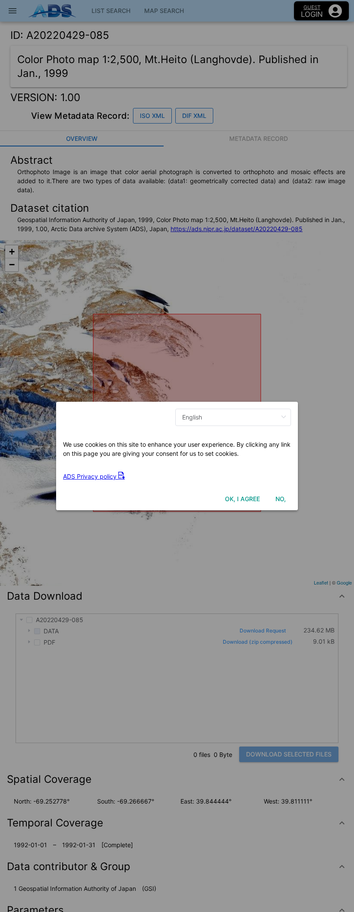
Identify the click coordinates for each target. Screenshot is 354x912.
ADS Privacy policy (90, 476)
